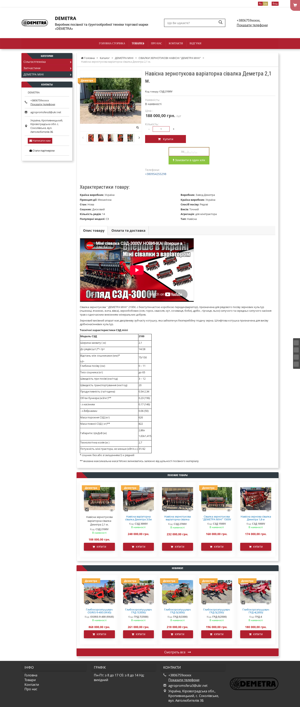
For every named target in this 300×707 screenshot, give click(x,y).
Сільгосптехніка (34, 62)
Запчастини (31, 68)
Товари (137, 43)
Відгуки (195, 43)
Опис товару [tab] (93, 230)
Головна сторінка (112, 43)
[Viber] (296, 364)
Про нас (156, 43)
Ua (265, 3)
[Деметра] (138, 498)
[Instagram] (296, 349)
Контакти (176, 43)
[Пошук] (220, 22)
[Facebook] (296, 342)
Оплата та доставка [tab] (128, 230)
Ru (260, 3)
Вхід (275, 3)
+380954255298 (155, 174)
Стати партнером (43, 150)
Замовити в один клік (189, 160)
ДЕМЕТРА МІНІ (33, 74)
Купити (167, 139)
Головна (30, 675)
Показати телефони (252, 25)
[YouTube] (296, 357)
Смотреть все (175, 652)
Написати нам (41, 140)
